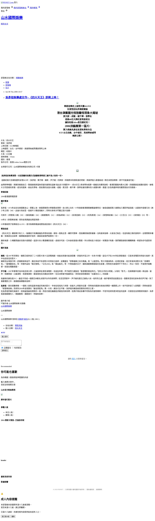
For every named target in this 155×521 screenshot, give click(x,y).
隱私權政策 (90, 489)
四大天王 (18, 328)
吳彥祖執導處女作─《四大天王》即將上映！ (32, 97)
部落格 (8, 85)
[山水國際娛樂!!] (2, 395)
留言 (26, 319)
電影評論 (18, 325)
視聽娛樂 (19, 78)
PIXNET (60, 489)
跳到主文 (4, 24)
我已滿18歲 (5, 516)
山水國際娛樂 (12, 18)
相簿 (7, 82)
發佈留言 (5, 350)
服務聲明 (99, 489)
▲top (3, 332)
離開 (13, 516)
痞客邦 (21, 319)
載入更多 (5, 336)
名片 (7, 88)
